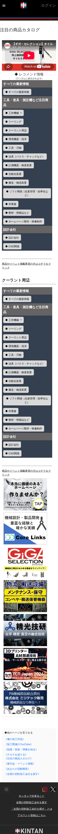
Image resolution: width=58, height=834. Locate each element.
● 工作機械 (12, 113)
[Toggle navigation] (6, 789)
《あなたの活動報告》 (17, 768)
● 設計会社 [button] (12, 237)
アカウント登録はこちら (31, 815)
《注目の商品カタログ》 (19, 758)
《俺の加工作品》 (15, 739)
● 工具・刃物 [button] (13, 147)
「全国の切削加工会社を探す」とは (31, 808)
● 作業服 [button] (10, 204)
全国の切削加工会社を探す (31, 802)
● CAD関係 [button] (12, 246)
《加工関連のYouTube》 (19, 744)
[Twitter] (53, 789)
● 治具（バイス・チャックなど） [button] (25, 156)
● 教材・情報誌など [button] (17, 212)
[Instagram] (45, 789)
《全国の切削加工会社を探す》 (23, 774)
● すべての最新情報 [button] (17, 92)
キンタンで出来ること (31, 796)
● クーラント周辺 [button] (16, 130)
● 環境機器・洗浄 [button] (16, 139)
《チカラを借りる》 (16, 754)
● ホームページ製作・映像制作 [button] (23, 221)
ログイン (48, 5)
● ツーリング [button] (13, 121)
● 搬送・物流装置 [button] (16, 182)
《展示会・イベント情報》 (20, 763)
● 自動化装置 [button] (13, 174)
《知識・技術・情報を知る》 (21, 749)
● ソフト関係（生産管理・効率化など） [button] (27, 193)
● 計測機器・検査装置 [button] (18, 165)
